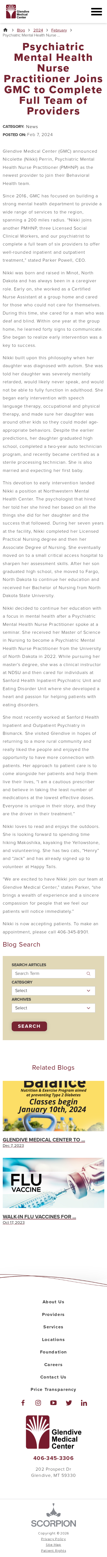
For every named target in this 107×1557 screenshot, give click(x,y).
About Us (54, 1302)
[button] (96, 11)
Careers (53, 1364)
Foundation (53, 1352)
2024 (38, 30)
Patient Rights (53, 1551)
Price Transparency (53, 1389)
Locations (53, 1339)
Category (22, 982)
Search (29, 1026)
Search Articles (29, 965)
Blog (21, 30)
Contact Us (53, 1377)
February (59, 30)
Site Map (53, 1545)
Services (53, 1327)
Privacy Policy (53, 1539)
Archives (21, 999)
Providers (53, 1314)
